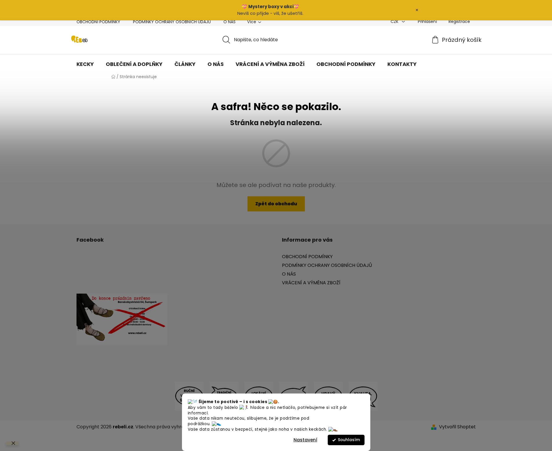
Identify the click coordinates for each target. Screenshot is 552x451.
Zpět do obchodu (276, 203)
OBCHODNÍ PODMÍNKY (98, 22)
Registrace (459, 21)
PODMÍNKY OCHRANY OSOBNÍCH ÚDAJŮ (172, 22)
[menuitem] (85, 64)
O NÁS (229, 22)
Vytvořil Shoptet (457, 427)
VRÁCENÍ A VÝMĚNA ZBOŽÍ (311, 282)
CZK (395, 21)
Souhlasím (349, 440)
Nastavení (305, 440)
